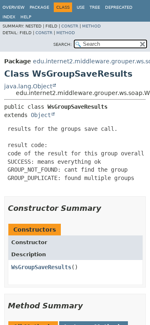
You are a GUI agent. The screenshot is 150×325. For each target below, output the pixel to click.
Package (39, 7)
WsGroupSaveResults (41, 267)
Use (81, 7)
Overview (13, 7)
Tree (95, 7)
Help (25, 17)
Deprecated (118, 7)
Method (91, 26)
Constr (69, 26)
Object (41, 115)
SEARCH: (62, 44)
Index (8, 17)
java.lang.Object (28, 86)
